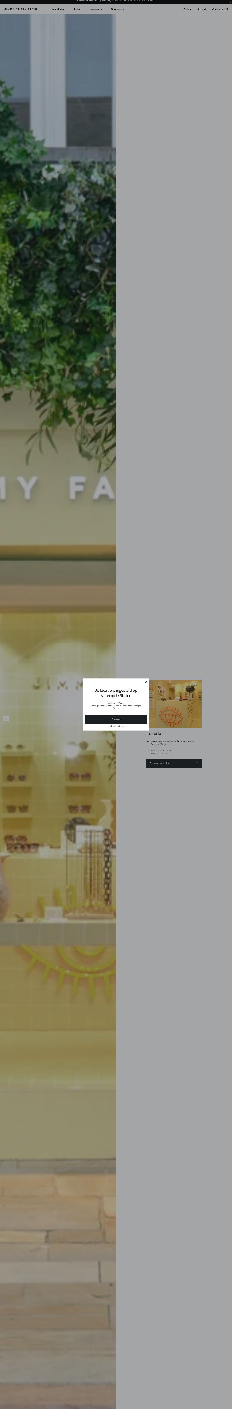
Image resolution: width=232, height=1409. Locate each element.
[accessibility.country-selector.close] (146, 682)
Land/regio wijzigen (116, 726)
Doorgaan (116, 719)
